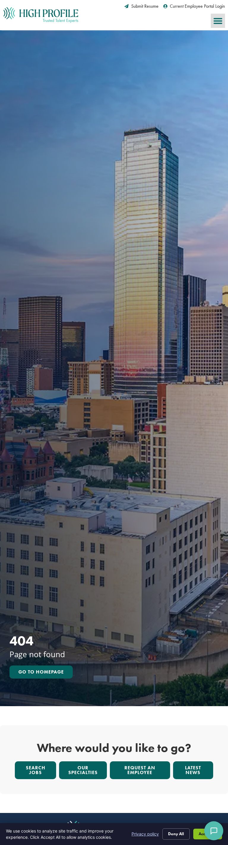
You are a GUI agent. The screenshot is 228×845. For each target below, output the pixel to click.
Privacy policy (145, 833)
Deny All (176, 833)
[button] (218, 21)
